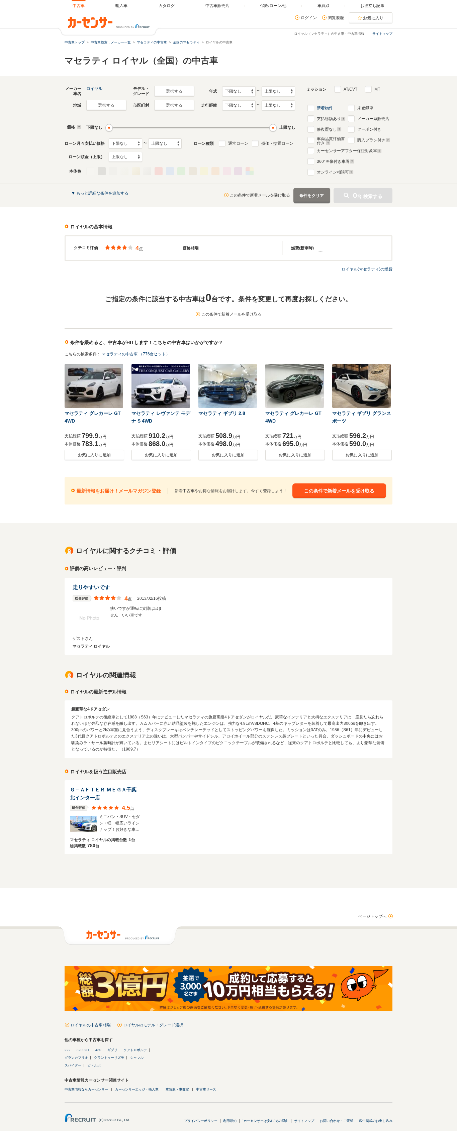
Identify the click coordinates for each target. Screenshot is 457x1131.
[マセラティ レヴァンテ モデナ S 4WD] (161, 386)
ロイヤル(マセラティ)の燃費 (367, 269)
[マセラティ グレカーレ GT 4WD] (94, 386)
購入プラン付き (371, 140)
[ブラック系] (102, 171)
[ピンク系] (227, 171)
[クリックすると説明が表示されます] (78, 127)
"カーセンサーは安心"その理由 (265, 1121)
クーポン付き (369, 129)
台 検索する (367, 195)
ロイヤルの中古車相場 (91, 1025)
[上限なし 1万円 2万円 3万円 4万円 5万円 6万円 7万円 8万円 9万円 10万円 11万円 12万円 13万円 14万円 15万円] (165, 143)
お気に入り (373, 18)
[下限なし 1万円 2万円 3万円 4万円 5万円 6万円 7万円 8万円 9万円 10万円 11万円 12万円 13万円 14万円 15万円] (125, 143)
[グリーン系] (181, 171)
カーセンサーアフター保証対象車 (347, 150)
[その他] (250, 171)
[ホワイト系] (90, 171)
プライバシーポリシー (200, 1121)
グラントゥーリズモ (109, 1057)
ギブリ (112, 1050)
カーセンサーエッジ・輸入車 (137, 1089)
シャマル (137, 1057)
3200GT (83, 1050)
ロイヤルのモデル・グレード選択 (153, 1025)
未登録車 (365, 108)
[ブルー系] (170, 171)
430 (98, 1050)
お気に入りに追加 (94, 455)
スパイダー (73, 1065)
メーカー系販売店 (373, 118)
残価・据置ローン (277, 143)
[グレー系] (113, 171)
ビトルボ (94, 1065)
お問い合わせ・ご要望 (336, 1121)
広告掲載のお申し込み (375, 1121)
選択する (174, 91)
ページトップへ (372, 916)
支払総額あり (329, 118)
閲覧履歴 (336, 17)
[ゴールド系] (136, 171)
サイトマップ (382, 33)
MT (377, 89)
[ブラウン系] (193, 171)
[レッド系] (159, 171)
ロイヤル (94, 88)
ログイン (309, 17)
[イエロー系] (204, 171)
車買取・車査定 (177, 1089)
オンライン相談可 (333, 172)
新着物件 (325, 108)
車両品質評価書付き (331, 140)
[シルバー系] (147, 171)
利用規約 (230, 1121)
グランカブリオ (76, 1057)
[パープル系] (238, 171)
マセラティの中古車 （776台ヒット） (136, 354)
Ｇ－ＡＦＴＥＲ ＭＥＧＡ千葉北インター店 (103, 793)
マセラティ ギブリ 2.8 (221, 413)
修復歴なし (327, 129)
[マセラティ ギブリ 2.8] (228, 386)
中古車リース (206, 1089)
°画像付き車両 (333, 161)
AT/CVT (350, 89)
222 (68, 1050)
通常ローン (238, 143)
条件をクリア (311, 195)
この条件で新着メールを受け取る (260, 195)
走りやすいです (91, 587)
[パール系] (124, 171)
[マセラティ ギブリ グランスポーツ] (362, 386)
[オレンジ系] (215, 171)
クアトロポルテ (135, 1050)
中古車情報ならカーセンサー (86, 1089)
